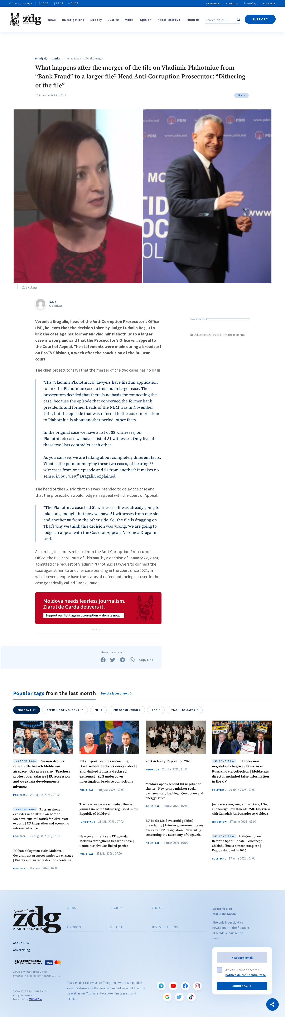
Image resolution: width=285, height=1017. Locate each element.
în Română (250, 3)
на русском (269, 3)
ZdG (156, 710)
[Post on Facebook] (103, 659)
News (52, 20)
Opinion (145, 20)
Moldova (27, 710)
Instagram (197, 986)
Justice (113, 20)
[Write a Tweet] (112, 659)
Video (129, 20)
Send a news (213, 3)
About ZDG (232, 3)
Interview (219, 822)
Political (20, 795)
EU (98, 710)
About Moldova (169, 20)
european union (127, 710)
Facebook (185, 986)
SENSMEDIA (35, 999)
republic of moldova (65, 710)
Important (87, 822)
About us (193, 20)
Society (96, 20)
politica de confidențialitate (245, 975)
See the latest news (115, 693)
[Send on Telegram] (122, 659)
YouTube (173, 986)
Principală (41, 58)
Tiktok (191, 997)
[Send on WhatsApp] (132, 659)
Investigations (73, 20)
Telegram (161, 986)
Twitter (179, 997)
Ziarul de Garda (184, 710)
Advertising (21, 950)
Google (167, 997)
